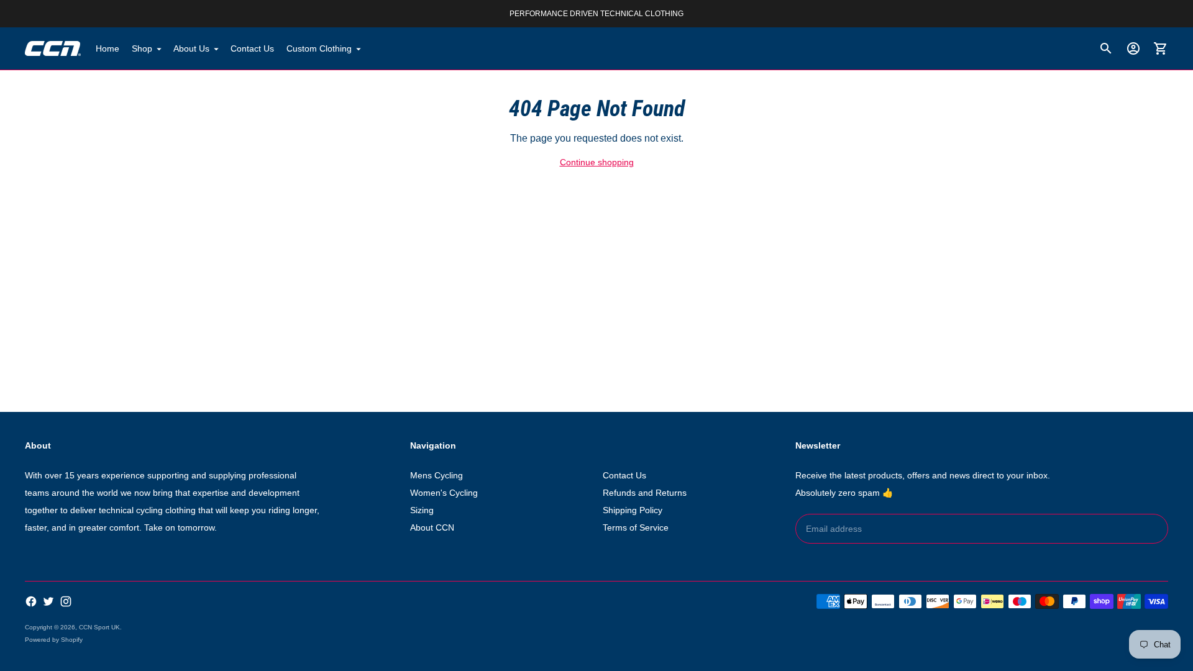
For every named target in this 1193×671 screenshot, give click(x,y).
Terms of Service (636, 527)
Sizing (422, 510)
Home (107, 48)
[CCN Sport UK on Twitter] (48, 601)
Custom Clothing (319, 48)
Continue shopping (597, 162)
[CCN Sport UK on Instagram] (66, 601)
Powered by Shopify (54, 639)
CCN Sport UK (99, 627)
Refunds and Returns (645, 493)
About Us (191, 48)
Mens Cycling (436, 475)
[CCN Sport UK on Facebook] (31, 601)
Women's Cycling (444, 493)
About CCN (432, 527)
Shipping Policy (632, 510)
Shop (142, 48)
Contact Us (252, 48)
